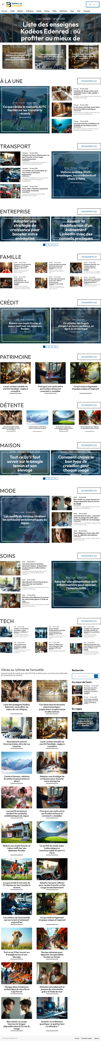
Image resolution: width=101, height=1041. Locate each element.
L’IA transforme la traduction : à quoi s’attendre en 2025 (20, 646)
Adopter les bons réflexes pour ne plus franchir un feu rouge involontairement (35, 157)
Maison (10, 445)
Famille (10, 257)
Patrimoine (15, 357)
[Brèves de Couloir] (14, 4)
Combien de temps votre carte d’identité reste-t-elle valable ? (86, 92)
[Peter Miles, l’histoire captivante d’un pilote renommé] (10, 191)
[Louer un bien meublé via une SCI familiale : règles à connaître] (15, 373)
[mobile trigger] (3, 4)
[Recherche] (89, 4)
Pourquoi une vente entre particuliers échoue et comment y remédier (50, 389)
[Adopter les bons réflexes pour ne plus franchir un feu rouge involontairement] (10, 158)
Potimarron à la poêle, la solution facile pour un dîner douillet (85, 722)
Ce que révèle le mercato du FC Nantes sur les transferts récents (25, 110)
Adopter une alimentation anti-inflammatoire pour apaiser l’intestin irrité (76, 584)
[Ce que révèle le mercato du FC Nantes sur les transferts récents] (16, 869)
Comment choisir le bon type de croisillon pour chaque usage (76, 463)
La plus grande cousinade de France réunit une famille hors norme (57, 266)
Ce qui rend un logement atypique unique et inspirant (85, 387)
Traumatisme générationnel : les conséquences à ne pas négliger (21, 281)
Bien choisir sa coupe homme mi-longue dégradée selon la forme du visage (87, 501)
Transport (15, 146)
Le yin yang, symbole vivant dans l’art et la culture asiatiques (87, 108)
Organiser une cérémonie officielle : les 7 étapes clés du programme (22, 266)
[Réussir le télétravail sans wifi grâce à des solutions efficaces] (41, 647)
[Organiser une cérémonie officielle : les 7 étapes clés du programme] (6, 267)
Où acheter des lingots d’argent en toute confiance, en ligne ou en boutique (76, 326)
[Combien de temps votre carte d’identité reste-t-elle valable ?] (61, 93)
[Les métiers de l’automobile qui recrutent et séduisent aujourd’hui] (10, 175)
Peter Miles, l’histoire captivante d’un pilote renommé (35, 190)
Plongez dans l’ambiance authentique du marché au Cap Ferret (16, 989)
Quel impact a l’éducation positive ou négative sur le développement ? (92, 280)
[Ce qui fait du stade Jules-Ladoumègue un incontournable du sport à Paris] (63, 417)
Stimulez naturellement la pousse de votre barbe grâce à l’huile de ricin (35, 599)
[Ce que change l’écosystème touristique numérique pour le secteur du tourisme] (41, 632)
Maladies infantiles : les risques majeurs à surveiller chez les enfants (91, 266)
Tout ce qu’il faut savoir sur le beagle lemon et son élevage (25, 463)
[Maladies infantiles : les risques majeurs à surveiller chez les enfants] (76, 267)
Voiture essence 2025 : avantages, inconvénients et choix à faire (76, 175)
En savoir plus (89, 81)
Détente (47, 19)
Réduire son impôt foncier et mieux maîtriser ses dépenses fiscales (25, 326)
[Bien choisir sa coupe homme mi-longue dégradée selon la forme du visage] (61, 503)
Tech (7, 621)
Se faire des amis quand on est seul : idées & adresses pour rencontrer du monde (57, 281)
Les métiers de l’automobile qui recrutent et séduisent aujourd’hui (34, 172)
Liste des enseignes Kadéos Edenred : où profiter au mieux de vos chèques (50, 34)
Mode (8, 490)
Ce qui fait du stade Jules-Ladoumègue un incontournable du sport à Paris (64, 428)
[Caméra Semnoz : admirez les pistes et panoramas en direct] (37, 417)
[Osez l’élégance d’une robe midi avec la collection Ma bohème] (61, 535)
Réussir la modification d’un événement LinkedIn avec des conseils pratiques (76, 229)
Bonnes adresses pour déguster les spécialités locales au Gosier (90, 427)
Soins (7, 556)
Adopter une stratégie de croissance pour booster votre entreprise (25, 229)
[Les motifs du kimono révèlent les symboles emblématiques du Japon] (16, 797)
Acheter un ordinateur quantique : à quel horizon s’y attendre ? (21, 630)
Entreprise (15, 211)
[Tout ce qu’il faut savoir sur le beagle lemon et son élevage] (16, 938)
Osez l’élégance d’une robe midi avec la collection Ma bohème (86, 534)
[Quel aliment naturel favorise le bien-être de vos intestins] (10, 584)
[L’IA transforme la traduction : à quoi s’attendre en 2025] (6, 647)
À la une (11, 81)
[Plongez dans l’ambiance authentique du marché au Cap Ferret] (16, 973)
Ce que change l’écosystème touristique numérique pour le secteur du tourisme (57, 631)
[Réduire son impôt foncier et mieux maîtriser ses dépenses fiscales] (16, 832)
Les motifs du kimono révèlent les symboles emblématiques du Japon (25, 519)
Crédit (9, 302)
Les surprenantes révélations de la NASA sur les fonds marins (86, 124)
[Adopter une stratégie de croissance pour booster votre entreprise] (52, 762)
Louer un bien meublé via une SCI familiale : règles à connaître (83, 56)
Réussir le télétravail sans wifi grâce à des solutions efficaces (56, 646)
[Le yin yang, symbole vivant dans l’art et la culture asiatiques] (61, 109)
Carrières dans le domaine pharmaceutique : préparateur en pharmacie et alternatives (17, 56)
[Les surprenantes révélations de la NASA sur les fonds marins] (61, 126)
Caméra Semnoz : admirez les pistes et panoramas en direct (37, 427)
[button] (44, 245)
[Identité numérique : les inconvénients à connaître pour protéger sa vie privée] (76, 648)
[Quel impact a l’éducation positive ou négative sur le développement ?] (76, 281)
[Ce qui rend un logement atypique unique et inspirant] (85, 373)
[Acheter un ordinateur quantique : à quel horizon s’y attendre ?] (6, 631)
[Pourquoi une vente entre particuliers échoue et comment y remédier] (50, 373)
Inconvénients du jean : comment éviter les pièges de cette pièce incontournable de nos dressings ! (87, 518)
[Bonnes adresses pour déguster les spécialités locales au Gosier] (90, 417)
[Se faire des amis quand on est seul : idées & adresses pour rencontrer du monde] (41, 283)
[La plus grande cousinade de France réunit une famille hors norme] (41, 267)
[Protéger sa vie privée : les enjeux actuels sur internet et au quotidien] (76, 631)
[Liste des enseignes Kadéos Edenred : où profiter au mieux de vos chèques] (11, 417)
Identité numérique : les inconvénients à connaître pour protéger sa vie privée (92, 646)
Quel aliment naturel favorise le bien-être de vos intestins (50, 56)
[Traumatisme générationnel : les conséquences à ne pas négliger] (6, 283)
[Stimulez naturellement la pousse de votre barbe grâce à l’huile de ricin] (10, 600)
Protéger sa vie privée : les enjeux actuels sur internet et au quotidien (92, 630)
